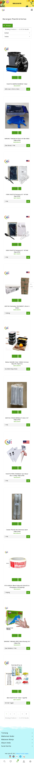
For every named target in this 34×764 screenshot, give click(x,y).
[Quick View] (19, 77)
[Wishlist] (13, 77)
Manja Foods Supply (22, 753)
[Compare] (16, 77)
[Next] (26, 714)
